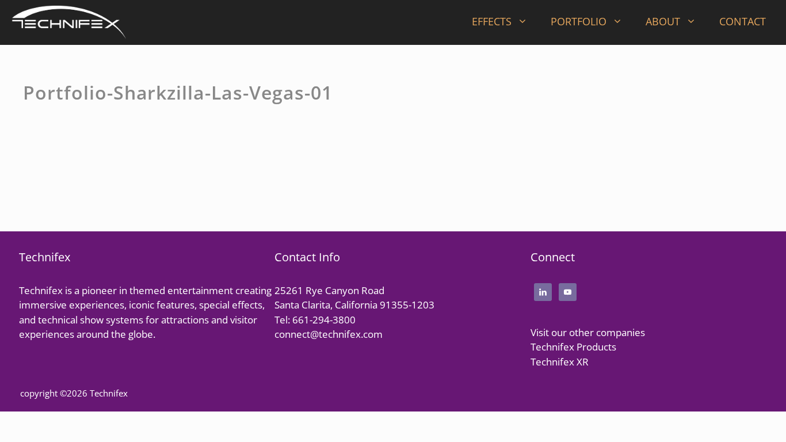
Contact (742, 21)
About (663, 21)
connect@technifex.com (328, 334)
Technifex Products (573, 346)
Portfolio (578, 21)
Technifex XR (560, 361)
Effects (492, 21)
